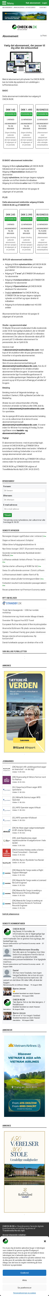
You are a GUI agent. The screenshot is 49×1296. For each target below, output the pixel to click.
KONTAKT (43, 7)
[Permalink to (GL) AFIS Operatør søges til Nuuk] (6, 814)
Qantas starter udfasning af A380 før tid (19, 566)
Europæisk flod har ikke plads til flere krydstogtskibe (24, 624)
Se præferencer (24, 1288)
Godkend (24, 1273)
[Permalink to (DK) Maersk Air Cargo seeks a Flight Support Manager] (6, 877)
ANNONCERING (19, 7)
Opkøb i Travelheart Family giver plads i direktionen (24, 632)
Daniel (16, 970)
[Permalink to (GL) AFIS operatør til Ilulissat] (6, 824)
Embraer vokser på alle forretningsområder (21, 579)
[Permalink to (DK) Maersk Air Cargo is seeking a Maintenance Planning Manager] (6, 897)
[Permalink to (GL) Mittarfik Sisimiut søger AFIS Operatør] (6, 804)
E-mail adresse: (10, 505)
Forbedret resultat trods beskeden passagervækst (23, 583)
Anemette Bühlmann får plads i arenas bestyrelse (23, 628)
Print (44, 36)
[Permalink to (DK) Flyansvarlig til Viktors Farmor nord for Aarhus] (6, 783)
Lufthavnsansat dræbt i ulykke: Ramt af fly (20, 575)
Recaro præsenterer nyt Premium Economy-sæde (23, 590)
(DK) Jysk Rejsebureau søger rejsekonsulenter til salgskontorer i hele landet (29, 840)
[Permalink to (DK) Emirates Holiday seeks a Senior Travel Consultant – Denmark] (6, 856)
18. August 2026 (27, 996)
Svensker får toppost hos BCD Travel (18, 620)
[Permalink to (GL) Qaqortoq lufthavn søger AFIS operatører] (6, 794)
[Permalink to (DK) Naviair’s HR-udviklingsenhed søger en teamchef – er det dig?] (6, 773)
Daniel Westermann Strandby (26, 950)
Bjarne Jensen (19, 989)
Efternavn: (7, 496)
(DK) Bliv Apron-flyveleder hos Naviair (28, 860)
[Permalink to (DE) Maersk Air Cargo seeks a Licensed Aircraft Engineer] (6, 887)
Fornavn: (7, 486)
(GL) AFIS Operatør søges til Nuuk (26, 807)
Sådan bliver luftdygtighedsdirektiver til (19, 544)
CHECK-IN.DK (19, 929)
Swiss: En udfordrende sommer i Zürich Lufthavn (23, 570)
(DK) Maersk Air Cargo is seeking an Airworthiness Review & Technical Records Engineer (27, 903)
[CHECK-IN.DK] (24, 28)
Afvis (24, 1280)
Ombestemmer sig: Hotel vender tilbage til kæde (23, 616)
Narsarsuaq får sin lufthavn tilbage (16, 985)
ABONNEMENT (7, 7)
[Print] (41, 36)
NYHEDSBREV (30, 7)
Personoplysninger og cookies (24, 1293)
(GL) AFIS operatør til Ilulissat (24, 818)
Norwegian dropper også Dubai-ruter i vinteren (22, 536)
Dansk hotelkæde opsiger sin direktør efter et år (22, 642)
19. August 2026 (36, 985)
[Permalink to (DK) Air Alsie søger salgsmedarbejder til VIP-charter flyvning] (6, 834)
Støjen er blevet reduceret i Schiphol (17, 540)
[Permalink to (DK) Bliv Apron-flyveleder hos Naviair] (6, 866)
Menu (10, 3)
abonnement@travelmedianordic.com (21, 350)
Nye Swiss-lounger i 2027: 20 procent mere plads (23, 549)
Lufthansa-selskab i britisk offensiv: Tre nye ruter (23, 560)
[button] (45, 1241)
